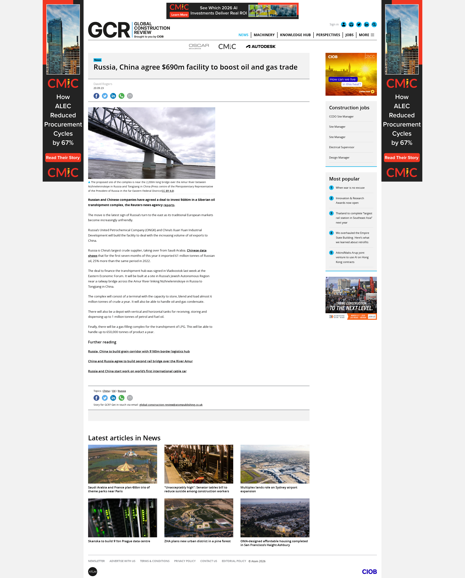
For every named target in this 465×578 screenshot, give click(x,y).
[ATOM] (160, 571)
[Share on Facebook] (96, 96)
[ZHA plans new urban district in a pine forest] (198, 517)
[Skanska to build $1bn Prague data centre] (122, 517)
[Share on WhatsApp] (121, 96)
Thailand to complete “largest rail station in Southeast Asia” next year (354, 217)
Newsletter (96, 561)
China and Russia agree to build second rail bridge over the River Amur (140, 361)
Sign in (334, 24)
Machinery (264, 35)
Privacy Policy (185, 561)
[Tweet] (105, 96)
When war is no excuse (350, 187)
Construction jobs (349, 107)
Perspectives (328, 35)
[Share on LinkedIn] (113, 96)
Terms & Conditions (154, 561)
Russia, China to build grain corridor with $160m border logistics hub (139, 351)
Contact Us (208, 561)
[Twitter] (359, 24)
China (106, 391)
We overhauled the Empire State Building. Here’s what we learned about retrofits (352, 237)
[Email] (351, 24)
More (364, 35)
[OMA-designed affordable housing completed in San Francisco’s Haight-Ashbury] (275, 517)
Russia (122, 391)
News (243, 35)
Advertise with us (122, 561)
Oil (114, 391)
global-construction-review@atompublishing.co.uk (171, 404)
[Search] (374, 24)
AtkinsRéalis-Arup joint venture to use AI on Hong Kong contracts (352, 257)
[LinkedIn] (366, 24)
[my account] (343, 24)
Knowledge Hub (295, 35)
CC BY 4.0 (167, 190)
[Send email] (130, 96)
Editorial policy (234, 561)
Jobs (349, 35)
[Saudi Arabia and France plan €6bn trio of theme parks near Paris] (122, 464)
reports (168, 205)
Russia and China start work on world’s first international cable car (137, 371)
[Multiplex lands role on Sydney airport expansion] (275, 464)
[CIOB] (304, 571)
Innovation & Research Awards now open (350, 200)
